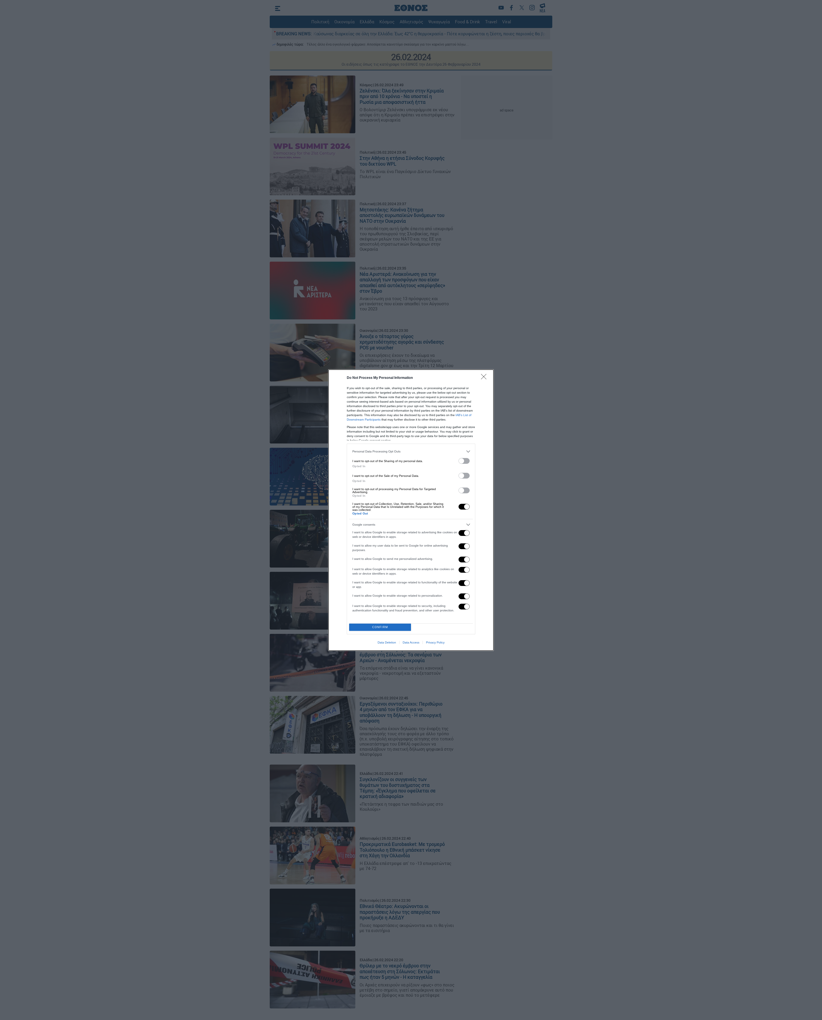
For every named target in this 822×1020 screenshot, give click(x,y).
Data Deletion (387, 642)
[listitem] (411, 451)
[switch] (464, 461)
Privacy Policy (435, 642)
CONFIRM (380, 627)
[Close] (485, 378)
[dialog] (411, 510)
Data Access (411, 642)
